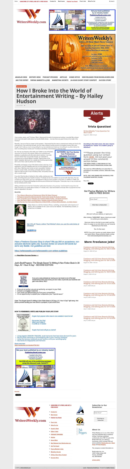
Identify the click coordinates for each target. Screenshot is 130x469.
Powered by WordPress (93, 467)
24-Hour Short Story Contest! (83, 80)
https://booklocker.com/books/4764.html (27, 345)
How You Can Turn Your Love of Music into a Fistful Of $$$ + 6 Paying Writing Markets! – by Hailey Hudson (47, 202)
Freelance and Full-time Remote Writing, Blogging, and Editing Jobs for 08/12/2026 (99, 259)
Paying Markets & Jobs (40, 80)
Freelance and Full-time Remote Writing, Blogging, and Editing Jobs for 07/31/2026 (99, 282)
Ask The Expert (22, 80)
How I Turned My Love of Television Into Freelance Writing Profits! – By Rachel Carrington (42, 198)
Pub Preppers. (102, 444)
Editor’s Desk (35, 77)
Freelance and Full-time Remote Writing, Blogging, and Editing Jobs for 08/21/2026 (99, 248)
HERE (91, 156)
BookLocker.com (106, 443)
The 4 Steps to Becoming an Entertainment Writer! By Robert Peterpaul (37, 195)
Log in (84, 467)
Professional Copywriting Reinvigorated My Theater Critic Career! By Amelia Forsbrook (41, 197)
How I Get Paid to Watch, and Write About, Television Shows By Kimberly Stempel (40, 200)
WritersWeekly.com (25, 467)
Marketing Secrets (60, 80)
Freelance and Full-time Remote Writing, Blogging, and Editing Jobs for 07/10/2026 (99, 317)
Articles (63, 77)
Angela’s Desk (21, 77)
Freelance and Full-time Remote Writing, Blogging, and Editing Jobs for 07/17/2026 (99, 306)
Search (112, 1)
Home (16, 1)
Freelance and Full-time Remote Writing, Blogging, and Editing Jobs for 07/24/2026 (99, 294)
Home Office (74, 77)
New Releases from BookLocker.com (98, 77)
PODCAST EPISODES (50, 77)
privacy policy (96, 460)
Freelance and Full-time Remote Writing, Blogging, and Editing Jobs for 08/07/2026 (99, 271)
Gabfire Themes (110, 467)
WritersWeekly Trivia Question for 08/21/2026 (97, 132)
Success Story (105, 80)
